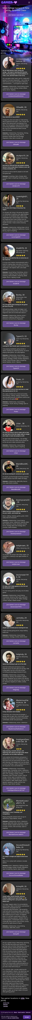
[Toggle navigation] (29, 2)
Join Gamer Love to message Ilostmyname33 (16, 532)
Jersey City (6, 1003)
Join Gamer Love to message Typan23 (16, 367)
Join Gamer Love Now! (16, 15)
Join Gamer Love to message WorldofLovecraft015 (16, 833)
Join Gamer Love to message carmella (16, 642)
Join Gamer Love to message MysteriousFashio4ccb (16, 728)
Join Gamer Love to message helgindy (16, 689)
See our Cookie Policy (13, 1018)
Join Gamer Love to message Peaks (16, 410)
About (15, 1012)
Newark (5, 1004)
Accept (27, 1017)
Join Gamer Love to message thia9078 (16, 282)
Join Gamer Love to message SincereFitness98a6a (16, 874)
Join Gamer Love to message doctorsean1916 (16, 606)
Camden (5, 1006)
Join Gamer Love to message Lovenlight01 (16, 236)
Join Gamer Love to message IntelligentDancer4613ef (16, 789)
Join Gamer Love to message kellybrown (16, 563)
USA (22, 998)
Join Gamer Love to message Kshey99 (16, 933)
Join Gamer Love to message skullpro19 (16, 185)
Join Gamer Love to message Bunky (16, 324)
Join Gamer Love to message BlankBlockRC (16, 488)
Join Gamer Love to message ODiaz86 (16, 143)
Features (28, 1012)
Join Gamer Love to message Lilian (16, 452)
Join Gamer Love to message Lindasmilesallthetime (16, 95)
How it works (21, 1012)
